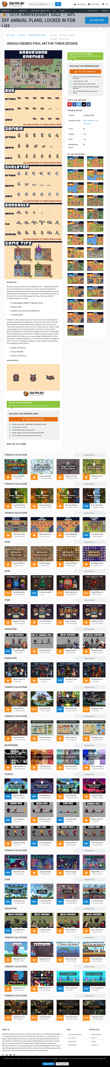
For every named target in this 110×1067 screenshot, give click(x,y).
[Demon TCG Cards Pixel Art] (68, 611)
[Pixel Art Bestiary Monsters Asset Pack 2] (68, 728)
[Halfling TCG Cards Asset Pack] (94, 611)
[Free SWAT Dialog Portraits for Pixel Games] (16, 920)
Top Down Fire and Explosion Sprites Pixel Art (19, 1017)
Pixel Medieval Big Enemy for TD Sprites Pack (71, 534)
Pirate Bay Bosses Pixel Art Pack (98, 959)
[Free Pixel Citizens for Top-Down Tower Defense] (94, 524)
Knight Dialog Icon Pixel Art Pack (71, 650)
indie (72, 35)
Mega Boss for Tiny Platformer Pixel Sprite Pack (19, 988)
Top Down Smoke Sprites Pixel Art (45, 1017)
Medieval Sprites (45, 821)
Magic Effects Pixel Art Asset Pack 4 (45, 988)
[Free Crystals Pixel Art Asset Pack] (68, 891)
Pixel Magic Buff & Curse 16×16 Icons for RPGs (98, 563)
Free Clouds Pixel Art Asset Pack (45, 901)
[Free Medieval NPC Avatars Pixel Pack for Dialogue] (16, 640)
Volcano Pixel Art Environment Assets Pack (98, 795)
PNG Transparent (89, 120)
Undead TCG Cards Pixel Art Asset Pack (19, 621)
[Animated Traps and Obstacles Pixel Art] (94, 698)
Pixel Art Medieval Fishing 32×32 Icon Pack (45, 563)
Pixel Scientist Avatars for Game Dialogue (71, 930)
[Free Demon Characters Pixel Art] (68, 670)
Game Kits (23, 11)
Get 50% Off (97, 20)
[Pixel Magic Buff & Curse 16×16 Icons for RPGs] (94, 553)
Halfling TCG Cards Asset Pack (98, 621)
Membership (81, 4)
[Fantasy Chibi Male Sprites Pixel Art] (16, 833)
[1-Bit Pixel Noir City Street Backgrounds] (16, 757)
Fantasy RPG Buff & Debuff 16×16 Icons (71, 563)
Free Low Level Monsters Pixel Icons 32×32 (45, 592)
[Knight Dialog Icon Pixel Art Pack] (68, 640)
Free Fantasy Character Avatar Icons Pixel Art (71, 708)
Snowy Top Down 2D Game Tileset (45, 476)
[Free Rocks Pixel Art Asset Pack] (94, 891)
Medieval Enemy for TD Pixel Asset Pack (45, 534)
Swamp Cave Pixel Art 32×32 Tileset (45, 959)
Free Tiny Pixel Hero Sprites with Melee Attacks (98, 988)
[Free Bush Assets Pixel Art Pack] (16, 891)
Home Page (11, 35)
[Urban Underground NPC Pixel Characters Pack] (68, 862)
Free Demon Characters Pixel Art (71, 679)
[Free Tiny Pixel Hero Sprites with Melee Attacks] (94, 978)
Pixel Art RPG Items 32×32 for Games (19, 563)
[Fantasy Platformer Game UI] (42, 698)
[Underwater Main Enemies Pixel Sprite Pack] (68, 949)
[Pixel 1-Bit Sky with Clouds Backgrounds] (94, 757)
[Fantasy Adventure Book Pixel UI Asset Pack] (42, 728)
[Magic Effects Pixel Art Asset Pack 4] (42, 978)
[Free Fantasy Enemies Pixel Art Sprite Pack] (16, 809)
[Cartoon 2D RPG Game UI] (16, 466)
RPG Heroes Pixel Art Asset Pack (45, 819)
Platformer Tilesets (72, 797)
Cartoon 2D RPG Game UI (19, 476)
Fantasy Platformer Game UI (45, 708)
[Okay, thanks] (107, 1061)
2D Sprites (21, 35)
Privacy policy (62, 1064)
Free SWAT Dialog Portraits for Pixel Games (19, 930)
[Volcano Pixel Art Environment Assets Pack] (94, 786)
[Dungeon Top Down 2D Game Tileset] (68, 466)
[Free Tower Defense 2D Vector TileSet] (94, 495)
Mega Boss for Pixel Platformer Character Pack (19, 959)
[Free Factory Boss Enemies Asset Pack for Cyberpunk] (16, 862)
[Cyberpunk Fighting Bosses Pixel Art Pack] (42, 862)
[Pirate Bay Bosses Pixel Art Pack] (94, 949)
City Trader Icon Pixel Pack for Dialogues (98, 930)
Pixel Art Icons (19, 565)
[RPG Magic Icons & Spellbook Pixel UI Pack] (94, 728)
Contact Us (94, 1045)
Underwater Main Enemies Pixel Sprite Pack (71, 959)
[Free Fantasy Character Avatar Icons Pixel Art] (68, 698)
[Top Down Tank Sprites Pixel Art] (94, 1007)
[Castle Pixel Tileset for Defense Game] (16, 524)
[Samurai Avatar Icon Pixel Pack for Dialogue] (94, 640)
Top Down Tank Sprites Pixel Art (98, 1017)
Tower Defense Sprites (99, 536)
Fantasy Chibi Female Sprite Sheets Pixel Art (71, 843)
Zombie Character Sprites (37, 35)
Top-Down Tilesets (46, 478)
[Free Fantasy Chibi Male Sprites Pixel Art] (42, 833)
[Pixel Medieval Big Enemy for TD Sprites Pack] (68, 524)
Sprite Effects (19, 1019)
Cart (106, 4)
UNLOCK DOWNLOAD (35, 419)
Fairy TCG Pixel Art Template (45, 621)
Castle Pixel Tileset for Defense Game (19, 534)
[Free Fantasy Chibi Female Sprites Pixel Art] (94, 833)
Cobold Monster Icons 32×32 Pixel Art (98, 592)
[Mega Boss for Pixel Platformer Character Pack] (16, 949)
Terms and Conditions (75, 1034)
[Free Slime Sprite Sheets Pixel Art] (68, 809)
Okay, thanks (48, 1064)
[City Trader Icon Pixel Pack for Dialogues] (94, 920)
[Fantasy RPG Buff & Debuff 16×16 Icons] (68, 553)
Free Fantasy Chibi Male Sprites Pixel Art (45, 843)
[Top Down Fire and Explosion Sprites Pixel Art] (16, 1007)
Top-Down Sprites (72, 1019)
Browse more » (90, 455)
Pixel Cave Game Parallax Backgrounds (71, 766)
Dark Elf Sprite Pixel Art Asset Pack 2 (45, 650)
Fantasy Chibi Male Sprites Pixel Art (19, 843)
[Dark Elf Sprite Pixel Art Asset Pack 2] (42, 640)
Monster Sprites (19, 961)
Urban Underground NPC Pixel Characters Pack (71, 872)
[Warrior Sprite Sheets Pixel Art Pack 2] (94, 809)
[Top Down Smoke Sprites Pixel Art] (42, 1007)
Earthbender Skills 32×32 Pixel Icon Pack (19, 592)
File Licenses (72, 1038)
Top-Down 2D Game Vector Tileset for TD (19, 505)
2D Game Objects (20, 623)
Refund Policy (72, 1041)
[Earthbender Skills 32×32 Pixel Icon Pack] (16, 582)
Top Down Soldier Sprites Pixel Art (71, 1017)
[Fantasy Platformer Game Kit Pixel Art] (16, 698)
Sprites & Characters (40, 11)
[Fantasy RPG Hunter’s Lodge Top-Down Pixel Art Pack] (16, 728)
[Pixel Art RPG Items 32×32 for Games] (16, 553)
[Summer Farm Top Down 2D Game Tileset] (94, 466)
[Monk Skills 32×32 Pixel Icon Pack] (68, 582)
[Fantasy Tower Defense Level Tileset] (42, 495)
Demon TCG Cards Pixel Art (71, 621)
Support (93, 1041)
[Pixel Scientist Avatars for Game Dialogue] (68, 920)
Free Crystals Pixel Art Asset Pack (71, 901)
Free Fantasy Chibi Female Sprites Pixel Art (98, 843)
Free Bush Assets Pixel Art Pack (19, 901)
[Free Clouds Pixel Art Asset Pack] (42, 891)
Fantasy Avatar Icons (99, 652)
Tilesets (95, 478)
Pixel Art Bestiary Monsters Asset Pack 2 (71, 737)
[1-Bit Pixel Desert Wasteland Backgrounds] (42, 757)
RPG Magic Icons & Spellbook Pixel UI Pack (98, 737)
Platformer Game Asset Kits (23, 710)
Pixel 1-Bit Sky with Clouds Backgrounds (98, 766)
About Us (94, 1038)
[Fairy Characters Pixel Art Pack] (42, 670)
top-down (64, 39)
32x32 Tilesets (45, 961)
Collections (92, 11)
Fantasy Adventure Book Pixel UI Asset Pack (45, 737)
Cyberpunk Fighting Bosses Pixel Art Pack (45, 872)
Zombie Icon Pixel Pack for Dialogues (45, 930)
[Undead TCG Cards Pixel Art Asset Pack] (16, 611)
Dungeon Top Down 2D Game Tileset (71, 476)
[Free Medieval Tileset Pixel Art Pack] (42, 786)
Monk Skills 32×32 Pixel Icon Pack (71, 592)
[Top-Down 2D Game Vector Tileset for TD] (16, 495)
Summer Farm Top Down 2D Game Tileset (98, 476)
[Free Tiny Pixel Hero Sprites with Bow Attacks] (68, 978)
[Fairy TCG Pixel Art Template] (42, 611)
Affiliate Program (96, 1034)
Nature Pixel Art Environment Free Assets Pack (19, 795)
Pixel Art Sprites (45, 536)
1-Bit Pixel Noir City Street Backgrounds (19, 766)
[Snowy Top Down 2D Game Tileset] (42, 466)
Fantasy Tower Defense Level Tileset (45, 505)
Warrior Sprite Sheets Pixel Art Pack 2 (98, 819)
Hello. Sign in (95, 4)
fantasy (63, 35)
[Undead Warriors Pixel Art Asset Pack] (94, 670)
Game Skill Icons (20, 594)
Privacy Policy (72, 1045)
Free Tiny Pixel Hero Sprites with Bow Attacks (71, 988)
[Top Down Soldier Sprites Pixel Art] (68, 1007)
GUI (54, 11)
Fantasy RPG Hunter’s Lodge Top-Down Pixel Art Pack (19, 737)
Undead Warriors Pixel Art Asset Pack (98, 679)
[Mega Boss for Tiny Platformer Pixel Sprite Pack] (16, 978)
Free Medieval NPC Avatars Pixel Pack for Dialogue (19, 650)
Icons (42, 594)
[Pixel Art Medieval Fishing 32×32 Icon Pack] (42, 553)
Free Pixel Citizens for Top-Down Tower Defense (98, 534)
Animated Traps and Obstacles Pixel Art (98, 708)
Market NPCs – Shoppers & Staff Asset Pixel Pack (98, 872)
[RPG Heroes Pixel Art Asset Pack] (42, 809)
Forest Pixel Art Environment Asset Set (71, 795)
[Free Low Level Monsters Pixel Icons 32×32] (42, 582)
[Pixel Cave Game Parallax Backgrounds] (68, 757)
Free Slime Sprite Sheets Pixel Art (71, 819)
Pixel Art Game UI (46, 710)
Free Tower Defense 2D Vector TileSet (98, 505)
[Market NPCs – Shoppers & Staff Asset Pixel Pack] (94, 862)
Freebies (105, 11)
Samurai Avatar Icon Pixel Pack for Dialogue (98, 650)
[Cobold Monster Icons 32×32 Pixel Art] (94, 582)
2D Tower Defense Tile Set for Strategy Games (71, 505)
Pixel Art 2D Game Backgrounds (24, 768)
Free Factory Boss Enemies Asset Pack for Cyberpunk (19, 872)
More (62, 11)
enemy (53, 35)
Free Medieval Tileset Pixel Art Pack (45, 795)
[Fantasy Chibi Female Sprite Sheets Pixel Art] (68, 833)
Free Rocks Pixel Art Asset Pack (98, 901)
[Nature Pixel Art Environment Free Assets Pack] (16, 786)
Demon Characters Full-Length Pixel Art (19, 679)
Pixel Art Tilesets (20, 536)
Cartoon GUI (18, 478)
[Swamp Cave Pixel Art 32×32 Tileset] (42, 949)
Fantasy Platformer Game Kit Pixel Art (19, 708)
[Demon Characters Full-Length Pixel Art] (16, 670)
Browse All (6, 11)
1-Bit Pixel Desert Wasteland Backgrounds (45, 766)
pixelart (53, 39)
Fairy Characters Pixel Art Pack (45, 679)
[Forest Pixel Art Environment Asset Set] (68, 786)
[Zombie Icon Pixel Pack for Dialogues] (42, 920)
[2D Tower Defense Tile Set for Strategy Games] (68, 495)
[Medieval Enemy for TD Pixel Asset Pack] (42, 524)
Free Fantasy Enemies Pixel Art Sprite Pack (19, 819)
